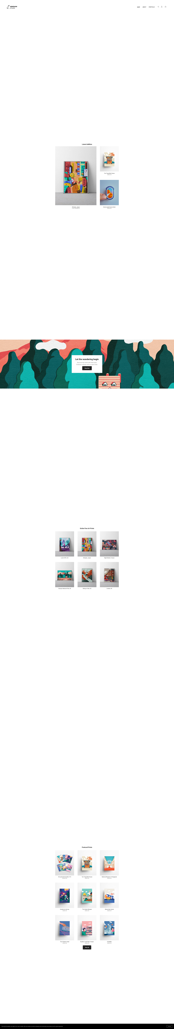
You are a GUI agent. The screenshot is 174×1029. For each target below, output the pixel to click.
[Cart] (166, 6)
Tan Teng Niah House (109, 173)
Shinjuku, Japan (76, 207)
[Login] (162, 6)
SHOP (138, 7)
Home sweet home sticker (109, 207)
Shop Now (87, 368)
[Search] (158, 6)
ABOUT (144, 7)
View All (87, 947)
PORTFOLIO (152, 7)
